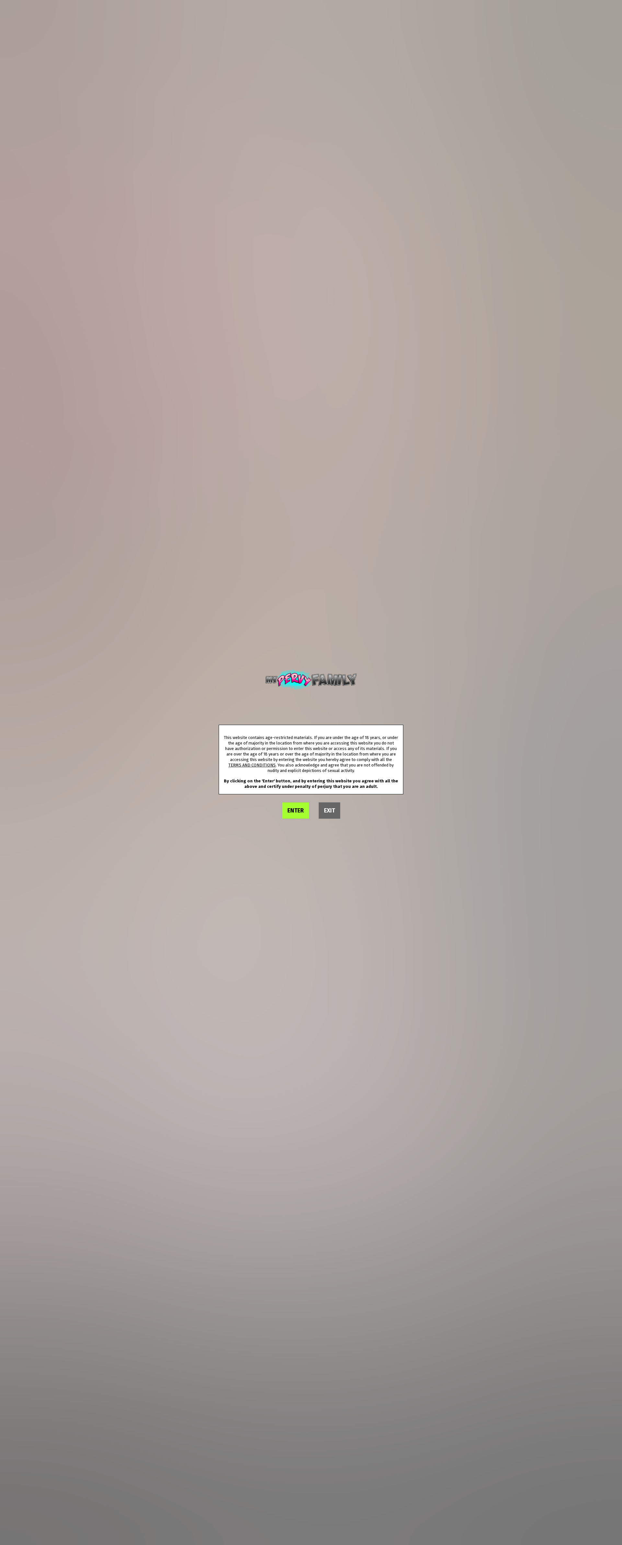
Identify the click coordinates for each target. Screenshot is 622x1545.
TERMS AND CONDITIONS (252, 765)
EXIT (329, 810)
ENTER (295, 810)
